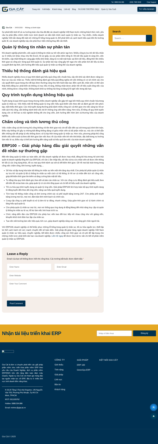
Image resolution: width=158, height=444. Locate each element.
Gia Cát (9, 28)
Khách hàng (57, 9)
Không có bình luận (32, 28)
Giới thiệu (46, 9)
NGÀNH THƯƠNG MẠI (88, 9)
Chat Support (151, 2)
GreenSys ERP (83, 370)
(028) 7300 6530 (135, 2)
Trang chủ (36, 9)
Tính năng (59, 370)
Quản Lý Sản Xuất (108, 9)
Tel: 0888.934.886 (117, 2)
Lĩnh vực (58, 380)
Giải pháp (59, 375)
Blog (74, 9)
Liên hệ (67, 9)
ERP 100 (81, 365)
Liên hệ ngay (57, 236)
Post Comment (16, 303)
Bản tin (58, 384)
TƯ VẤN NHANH (146, 9)
